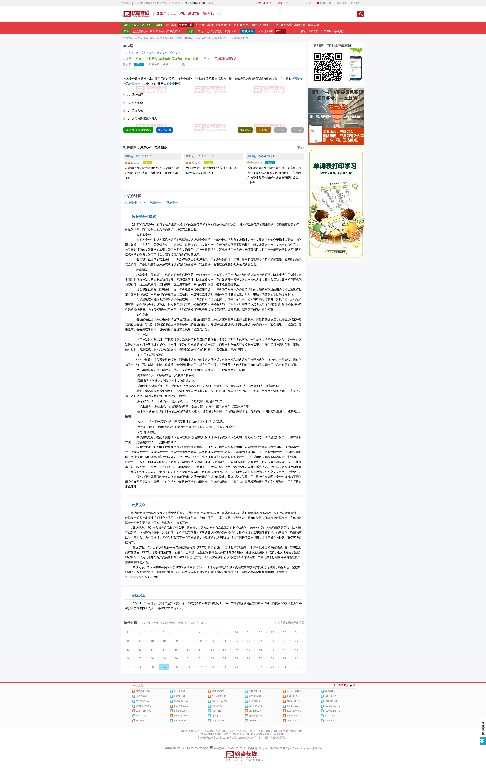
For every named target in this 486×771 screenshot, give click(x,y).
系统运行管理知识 (153, 147)
